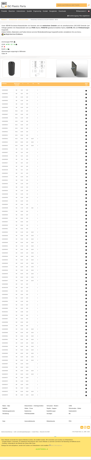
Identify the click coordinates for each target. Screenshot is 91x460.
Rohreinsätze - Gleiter (75, 408)
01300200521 (5, 211)
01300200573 (5, 384)
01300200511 (5, 128)
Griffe (70, 405)
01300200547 (5, 280)
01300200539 (5, 235)
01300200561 (5, 336)
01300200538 (5, 207)
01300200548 (5, 194)
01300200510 (5, 124)
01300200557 (5, 318)
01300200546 (5, 270)
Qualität (29, 11)
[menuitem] (4, 19)
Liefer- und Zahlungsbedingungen (22, 431)
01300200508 (5, 117)
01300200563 (5, 346)
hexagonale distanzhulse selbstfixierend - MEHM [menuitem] (44, 19)
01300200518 (5, 176)
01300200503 (5, 100)
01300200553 (5, 294)
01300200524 (5, 239)
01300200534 (5, 204)
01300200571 (5, 377)
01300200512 (5, 131)
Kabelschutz (28, 411)
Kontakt (45, 11)
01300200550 (5, 197)
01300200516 (5, 149)
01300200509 (5, 121)
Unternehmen (21, 11)
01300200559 (5, 329)
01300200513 (5, 138)
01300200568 (5, 367)
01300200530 (5, 166)
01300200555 (5, 304)
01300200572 (5, 381)
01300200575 (5, 391)
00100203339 (5, 287)
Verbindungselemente (8, 411)
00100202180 (5, 169)
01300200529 (5, 159)
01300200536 (5, 214)
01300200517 (5, 162)
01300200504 (5, 104)
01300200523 (5, 232)
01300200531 (5, 173)
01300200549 (5, 225)
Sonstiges (49, 413)
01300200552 (5, 291)
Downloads (62, 11)
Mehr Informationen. (56, 445)
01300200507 (5, 114)
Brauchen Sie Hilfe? (45, 431)
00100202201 (5, 311)
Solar (3, 421)
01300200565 (5, 360)
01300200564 (5, 353)
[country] (88, 11)
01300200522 (5, 218)
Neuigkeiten (53, 11)
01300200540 (5, 242)
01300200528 (5, 155)
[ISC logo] (13, 5)
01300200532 (5, 183)
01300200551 (5, 228)
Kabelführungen (51, 411)
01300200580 (5, 284)
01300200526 (5, 263)
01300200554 (5, 301)
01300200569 (5, 370)
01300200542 (5, 249)
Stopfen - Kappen (52, 408)
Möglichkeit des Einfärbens (14, 34)
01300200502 (5, 97)
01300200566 (5, 349)
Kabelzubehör (73, 411)
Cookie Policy (35, 431)
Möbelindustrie (51, 421)
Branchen (12, 11)
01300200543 (5, 256)
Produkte (4, 11)
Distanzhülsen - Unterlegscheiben (18, 19)
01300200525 (5, 252)
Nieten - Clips (6, 405)
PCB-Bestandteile (29, 413)
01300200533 (5, 190)
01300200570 (5, 374)
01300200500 (5, 90)
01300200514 (5, 142)
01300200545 (5, 273)
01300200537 (5, 221)
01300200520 (5, 200)
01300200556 (5, 315)
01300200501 (5, 93)
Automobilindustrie (30, 421)
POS (70, 421)
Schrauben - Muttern (52, 405)
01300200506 (5, 110)
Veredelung (5, 413)
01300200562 (5, 342)
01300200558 (5, 322)
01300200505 (5, 107)
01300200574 (5, 388)
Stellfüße (4, 408)
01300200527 (5, 152)
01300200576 (5, 394)
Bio (70, 413)
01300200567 (5, 363)
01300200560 (5, 332)
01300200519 (5, 187)
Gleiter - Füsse (29, 408)
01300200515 (5, 145)
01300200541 (5, 246)
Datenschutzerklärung (6, 431)
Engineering (37, 11)
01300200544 (5, 266)
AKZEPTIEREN (41, 449)
